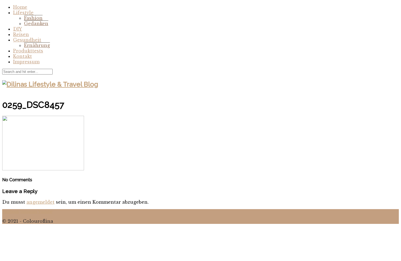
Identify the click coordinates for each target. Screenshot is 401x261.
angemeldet (40, 202)
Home (20, 7)
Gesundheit (27, 40)
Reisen (21, 34)
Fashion (33, 18)
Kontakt (22, 56)
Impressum (26, 61)
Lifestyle (23, 12)
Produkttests (28, 51)
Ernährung (37, 45)
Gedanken (36, 23)
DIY (17, 29)
